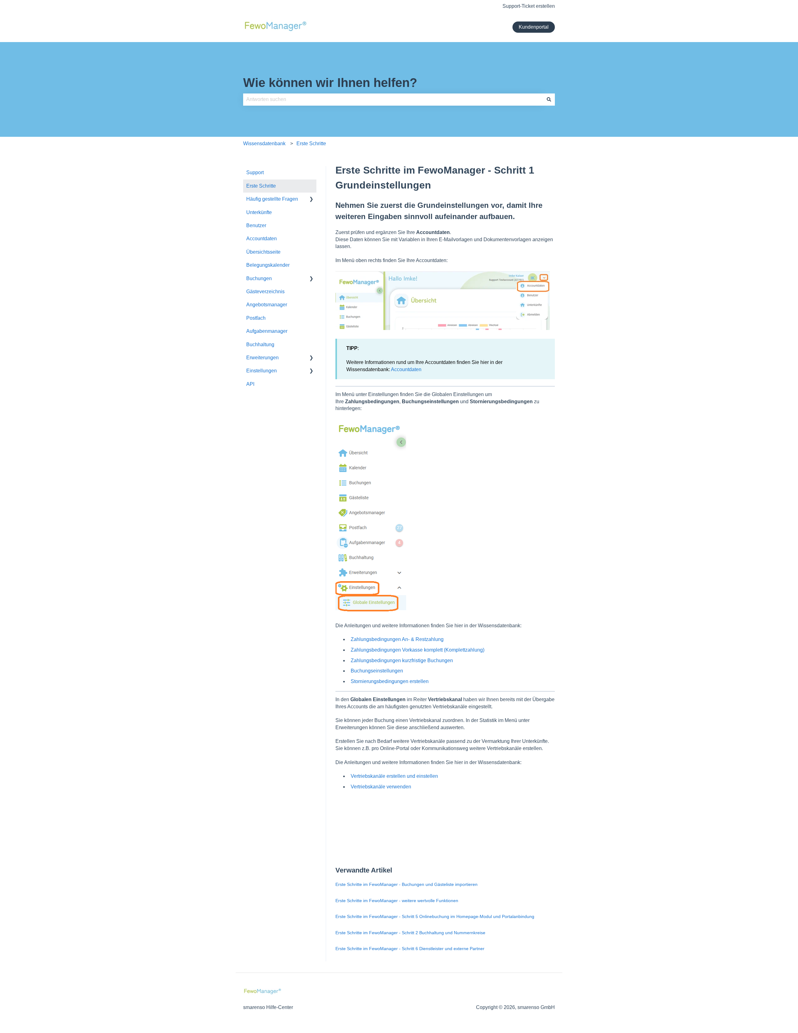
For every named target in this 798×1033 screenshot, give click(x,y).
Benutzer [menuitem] (256, 225)
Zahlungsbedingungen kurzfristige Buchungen (402, 660)
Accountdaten (406, 369)
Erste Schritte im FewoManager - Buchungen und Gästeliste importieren (406, 884)
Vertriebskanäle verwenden (381, 786)
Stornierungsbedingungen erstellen (390, 681)
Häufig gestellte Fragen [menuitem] (272, 199)
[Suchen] (549, 99)
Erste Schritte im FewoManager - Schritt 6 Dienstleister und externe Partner (409, 948)
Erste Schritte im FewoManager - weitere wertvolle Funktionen (396, 900)
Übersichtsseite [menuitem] (263, 252)
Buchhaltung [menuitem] (260, 344)
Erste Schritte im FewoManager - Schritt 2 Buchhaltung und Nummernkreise (410, 932)
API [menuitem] (250, 384)
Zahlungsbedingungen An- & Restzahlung (397, 639)
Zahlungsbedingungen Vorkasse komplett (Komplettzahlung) (417, 650)
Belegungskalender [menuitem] (268, 265)
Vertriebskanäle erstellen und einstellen (394, 776)
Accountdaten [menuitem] (261, 238)
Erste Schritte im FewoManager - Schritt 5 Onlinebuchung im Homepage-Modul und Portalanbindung (434, 916)
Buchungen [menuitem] (259, 278)
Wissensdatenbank (264, 143)
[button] (311, 199)
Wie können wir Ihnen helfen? (330, 82)
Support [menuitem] (255, 172)
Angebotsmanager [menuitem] (266, 304)
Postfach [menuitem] (256, 318)
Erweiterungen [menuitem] (262, 357)
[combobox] (393, 99)
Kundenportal (534, 27)
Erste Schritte (311, 143)
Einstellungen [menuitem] (261, 370)
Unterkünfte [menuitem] (259, 212)
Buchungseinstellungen (377, 670)
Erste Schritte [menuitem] (261, 186)
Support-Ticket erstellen (528, 6)
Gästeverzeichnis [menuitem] (265, 291)
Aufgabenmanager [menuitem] (266, 331)
